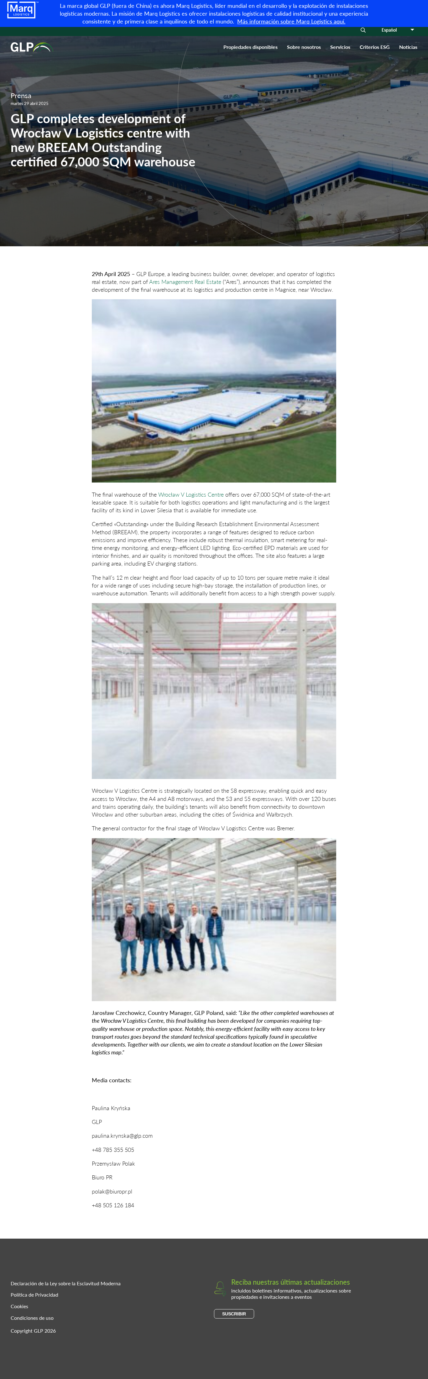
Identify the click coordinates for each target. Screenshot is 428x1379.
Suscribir (234, 1313)
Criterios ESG (375, 46)
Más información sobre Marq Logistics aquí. (291, 21)
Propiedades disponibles (250, 46)
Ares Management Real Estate (185, 281)
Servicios (340, 46)
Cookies (19, 1306)
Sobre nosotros (304, 46)
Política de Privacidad (34, 1294)
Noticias (408, 46)
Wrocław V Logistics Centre (191, 494)
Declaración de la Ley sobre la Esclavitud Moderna (66, 1283)
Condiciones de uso (32, 1317)
